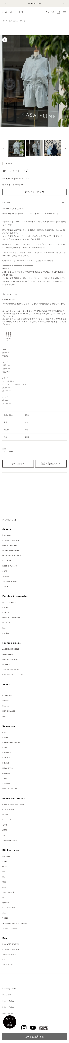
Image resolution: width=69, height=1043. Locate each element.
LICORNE (6, 758)
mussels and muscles (11, 618)
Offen (4, 716)
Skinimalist (6, 783)
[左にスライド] (3, 148)
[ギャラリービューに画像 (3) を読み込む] (52, 148)
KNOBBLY (6, 607)
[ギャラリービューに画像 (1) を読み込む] (16, 148)
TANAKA (5, 576)
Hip (3, 877)
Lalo (4, 959)
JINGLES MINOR (9, 954)
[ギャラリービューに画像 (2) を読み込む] (34, 148)
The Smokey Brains (10, 581)
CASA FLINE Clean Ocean (13, 804)
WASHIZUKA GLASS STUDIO (14, 923)
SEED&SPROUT (9, 908)
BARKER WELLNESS (11, 742)
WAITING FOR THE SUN (12, 675)
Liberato (5, 706)
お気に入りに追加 (34, 192)
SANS (4, 778)
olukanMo (6, 773)
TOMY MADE (7, 965)
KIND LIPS (6, 753)
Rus (4, 628)
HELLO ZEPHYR (9, 602)
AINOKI (5, 737)
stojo (4, 913)
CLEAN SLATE (8, 809)
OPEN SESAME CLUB (11, 556)
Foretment (6, 820)
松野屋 (5, 830)
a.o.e (4, 732)
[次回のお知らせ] (63, 3)
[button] (53, 12)
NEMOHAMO (7, 768)
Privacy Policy (8, 1007)
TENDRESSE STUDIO (11, 669)
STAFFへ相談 (10, 1022)
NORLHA (6, 664)
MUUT (4, 897)
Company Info (8, 1013)
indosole (5, 701)
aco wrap (6, 856)
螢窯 (4, 882)
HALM (4, 872)
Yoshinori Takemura (10, 928)
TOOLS (5, 918)
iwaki (4, 887)
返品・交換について (51, 464)
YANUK (5, 586)
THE (4, 835)
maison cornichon (9, 545)
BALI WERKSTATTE (10, 944)
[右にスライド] (65, 148)
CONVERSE (7, 696)
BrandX (5, 747)
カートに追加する (34, 1036)
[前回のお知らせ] (5, 3)
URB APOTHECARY (10, 789)
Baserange (6, 535)
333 (4, 690)
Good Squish (7, 654)
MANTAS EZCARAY (10, 659)
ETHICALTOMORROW (11, 540)
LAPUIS (5, 612)
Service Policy (8, 1001)
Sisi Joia (5, 633)
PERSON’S (7, 561)
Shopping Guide (9, 989)
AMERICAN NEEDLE (10, 649)
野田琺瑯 (5, 903)
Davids (5, 815)
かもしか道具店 (8, 892)
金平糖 (5, 825)
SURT (4, 571)
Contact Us (7, 995)
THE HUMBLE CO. (9, 840)
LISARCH (6, 763)
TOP (5, 21)
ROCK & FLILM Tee (10, 566)
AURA (4, 861)
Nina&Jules (7, 623)
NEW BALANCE (8, 711)
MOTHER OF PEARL (10, 550)
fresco (5, 867)
